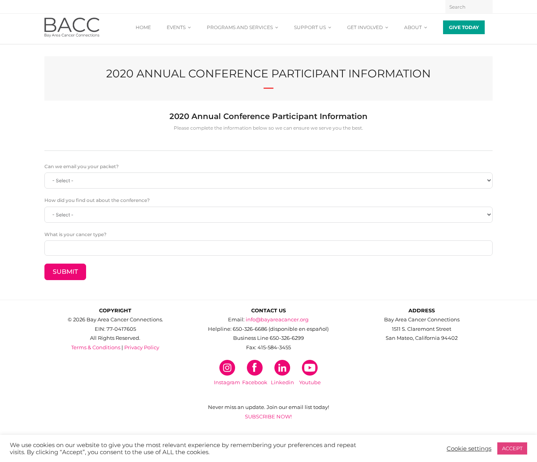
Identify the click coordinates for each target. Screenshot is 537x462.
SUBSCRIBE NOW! (268, 416)
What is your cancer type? (75, 234)
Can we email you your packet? (81, 166)
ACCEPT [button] (512, 448)
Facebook (254, 382)
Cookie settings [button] (469, 448)
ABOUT (413, 27)
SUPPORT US (310, 27)
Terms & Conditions (95, 347)
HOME (143, 27)
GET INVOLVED (365, 27)
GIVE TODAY (464, 27)
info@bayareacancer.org (277, 319)
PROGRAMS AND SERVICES (240, 27)
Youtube (310, 382)
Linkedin (282, 382)
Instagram (227, 382)
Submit (65, 271)
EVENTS (176, 27)
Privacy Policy (141, 347)
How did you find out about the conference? (97, 200)
